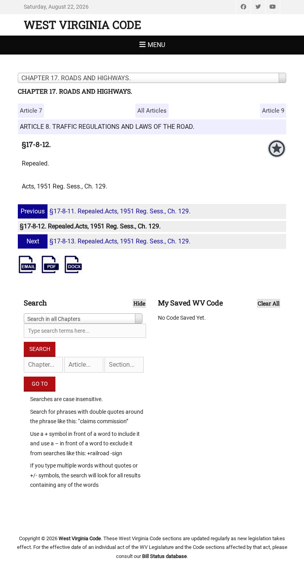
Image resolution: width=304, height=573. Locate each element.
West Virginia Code (82, 24)
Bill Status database (164, 556)
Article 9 (273, 110)
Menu (156, 45)
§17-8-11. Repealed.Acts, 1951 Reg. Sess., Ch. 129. (105, 211)
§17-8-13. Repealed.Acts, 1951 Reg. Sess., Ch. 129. (108, 241)
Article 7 (31, 110)
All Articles (152, 110)
